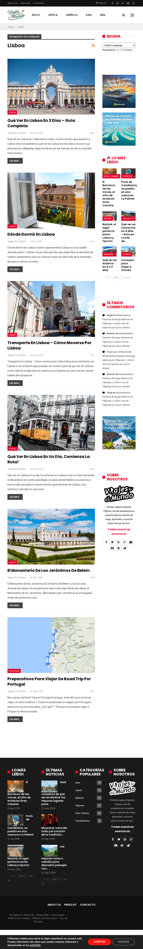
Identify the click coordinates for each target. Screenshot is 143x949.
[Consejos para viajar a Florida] (128, 251)
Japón (78, 790)
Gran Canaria (111, 176)
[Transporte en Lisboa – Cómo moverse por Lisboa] (51, 309)
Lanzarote (128, 218)
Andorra (108, 254)
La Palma (127, 176)
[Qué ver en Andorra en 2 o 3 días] (109, 251)
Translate (127, 50)
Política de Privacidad (44, 918)
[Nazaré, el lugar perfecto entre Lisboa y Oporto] (109, 216)
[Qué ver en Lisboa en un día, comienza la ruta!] (51, 423)
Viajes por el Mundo (117, 351)
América (72, 15)
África (53, 15)
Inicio (36, 15)
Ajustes (123, 942)
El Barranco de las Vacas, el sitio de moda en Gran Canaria (19, 793)
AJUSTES (35, 945)
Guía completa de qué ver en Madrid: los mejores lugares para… (53, 793)
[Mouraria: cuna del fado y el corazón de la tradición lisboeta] (49, 820)
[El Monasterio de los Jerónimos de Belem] (51, 537)
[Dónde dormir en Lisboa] (51, 201)
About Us (12, 3)
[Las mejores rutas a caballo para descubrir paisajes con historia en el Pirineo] (49, 851)
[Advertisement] (71, 741)
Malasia (79, 797)
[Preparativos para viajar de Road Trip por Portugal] (51, 645)
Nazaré (108, 218)
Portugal (14, 670)
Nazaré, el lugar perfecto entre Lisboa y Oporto (18, 862)
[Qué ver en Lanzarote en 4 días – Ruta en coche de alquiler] (128, 216)
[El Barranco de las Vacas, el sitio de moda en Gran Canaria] (109, 173)
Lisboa (12, 112)
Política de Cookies (19, 918)
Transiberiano (82, 820)
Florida (127, 254)
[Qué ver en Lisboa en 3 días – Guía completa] (51, 87)
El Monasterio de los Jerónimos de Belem (48, 570)
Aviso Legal (57, 914)
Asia (89, 15)
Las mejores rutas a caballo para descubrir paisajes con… (54, 857)
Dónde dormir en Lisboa (31, 234)
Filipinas (79, 805)
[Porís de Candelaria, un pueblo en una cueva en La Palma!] (128, 173)
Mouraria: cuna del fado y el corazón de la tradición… (54, 831)
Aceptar (99, 942)
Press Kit (25, 3)
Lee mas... (15, 160)
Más (102, 15)
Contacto (39, 3)
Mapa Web (42, 914)
